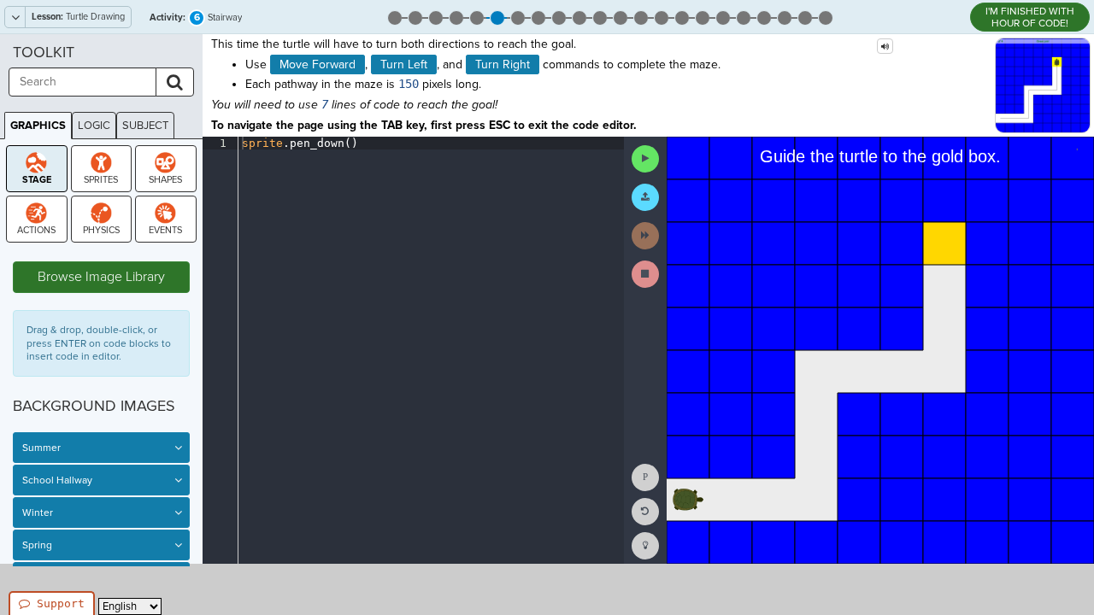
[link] (645, 545)
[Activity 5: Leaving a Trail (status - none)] (477, 16)
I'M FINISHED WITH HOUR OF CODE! (1029, 17)
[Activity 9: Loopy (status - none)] (559, 16)
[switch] (178, 448)
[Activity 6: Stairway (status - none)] (497, 16)
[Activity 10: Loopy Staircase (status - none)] (579, 16)
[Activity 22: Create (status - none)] (825, 16)
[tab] (37, 168)
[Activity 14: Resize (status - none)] (661, 16)
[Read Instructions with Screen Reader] (885, 46)
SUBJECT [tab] (145, 125)
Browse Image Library (101, 276)
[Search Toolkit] (175, 82)
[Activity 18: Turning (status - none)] (743, 16)
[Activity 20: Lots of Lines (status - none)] (784, 16)
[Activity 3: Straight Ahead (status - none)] (436, 16)
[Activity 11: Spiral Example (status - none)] (600, 16)
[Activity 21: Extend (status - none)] (805, 16)
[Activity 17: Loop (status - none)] (723, 16)
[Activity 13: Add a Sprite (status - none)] (641, 16)
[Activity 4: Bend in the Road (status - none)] (456, 16)
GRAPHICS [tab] (38, 125)
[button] (645, 159)
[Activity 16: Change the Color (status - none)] (702, 16)
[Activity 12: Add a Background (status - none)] (620, 16)
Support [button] (61, 603)
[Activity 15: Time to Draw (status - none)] (682, 16)
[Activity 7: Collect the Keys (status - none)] (518, 16)
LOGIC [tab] (94, 125)
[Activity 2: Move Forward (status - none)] (415, 16)
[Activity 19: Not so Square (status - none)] (764, 16)
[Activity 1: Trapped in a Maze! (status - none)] (395, 16)
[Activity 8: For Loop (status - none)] (538, 16)
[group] (220, 350)
